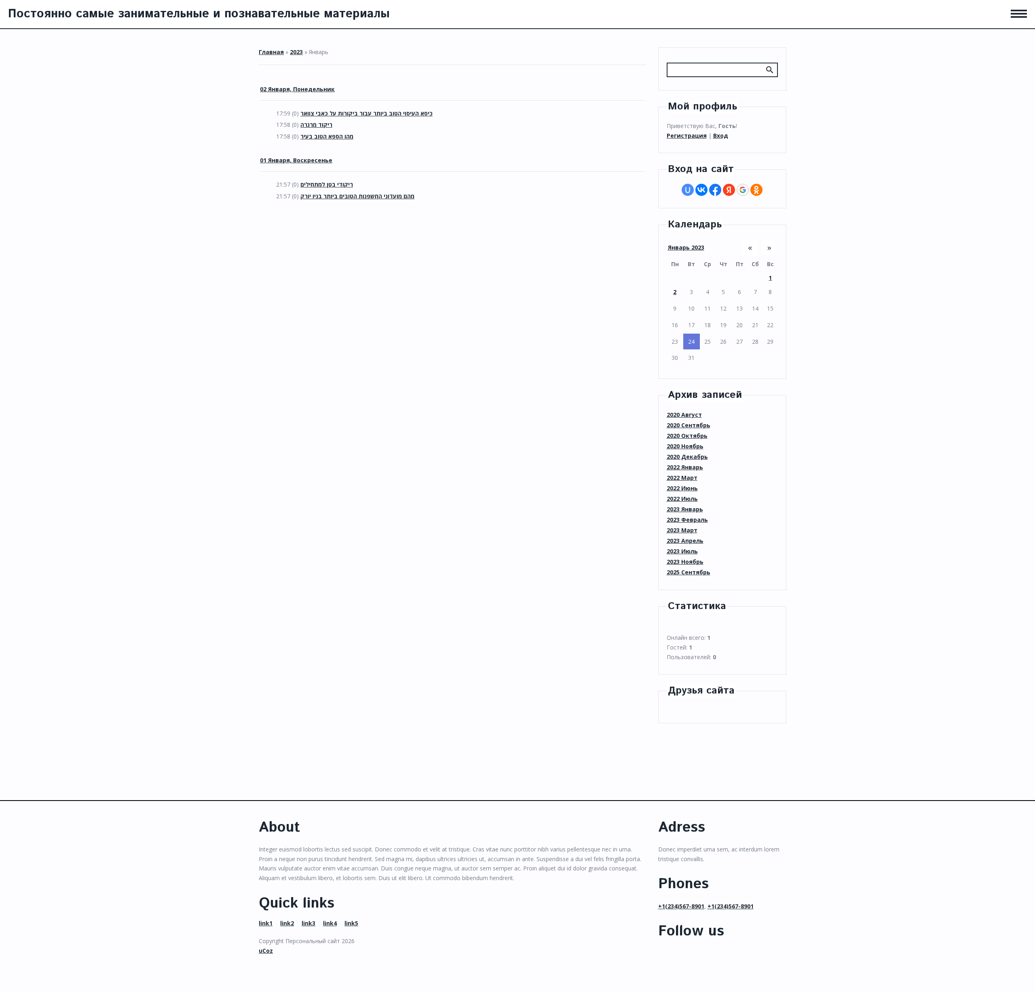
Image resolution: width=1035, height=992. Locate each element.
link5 (351, 923)
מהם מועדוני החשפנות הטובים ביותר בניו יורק (357, 196)
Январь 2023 (686, 247)
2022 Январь (685, 467)
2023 (296, 52)
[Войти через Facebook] (715, 190)
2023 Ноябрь (685, 561)
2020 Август (684, 414)
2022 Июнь (682, 488)
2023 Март (682, 530)
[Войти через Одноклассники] (756, 190)
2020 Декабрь (687, 456)
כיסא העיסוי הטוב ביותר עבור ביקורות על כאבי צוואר (366, 113)
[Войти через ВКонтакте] (701, 190)
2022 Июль (682, 498)
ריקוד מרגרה (316, 124)
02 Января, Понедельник (297, 89)
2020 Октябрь (687, 435)
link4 (330, 923)
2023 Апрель (685, 540)
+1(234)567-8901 (681, 906)
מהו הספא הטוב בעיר (326, 136)
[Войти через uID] (688, 190)
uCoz (266, 950)
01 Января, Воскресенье (296, 160)
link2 (287, 923)
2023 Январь (685, 509)
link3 (308, 923)
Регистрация (687, 135)
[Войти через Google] (743, 190)
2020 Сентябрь (688, 425)
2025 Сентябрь (688, 572)
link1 (265, 923)
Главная (271, 52)
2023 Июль (682, 551)
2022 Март (682, 477)
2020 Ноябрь (685, 446)
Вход (720, 135)
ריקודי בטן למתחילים (326, 184)
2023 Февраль (687, 519)
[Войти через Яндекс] (729, 190)
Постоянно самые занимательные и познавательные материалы (199, 14)
